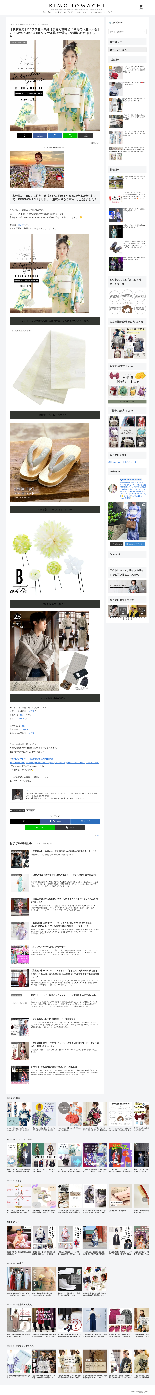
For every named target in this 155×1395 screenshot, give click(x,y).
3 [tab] (115, 617)
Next (143, 610)
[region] (127, 611)
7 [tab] (126, 617)
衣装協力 (31, 811)
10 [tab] (134, 617)
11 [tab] (136, 617)
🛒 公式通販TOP (116, 22)
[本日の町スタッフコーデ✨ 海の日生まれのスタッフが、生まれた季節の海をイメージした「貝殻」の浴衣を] (127, 521)
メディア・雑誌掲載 (18, 811)
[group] (18, 1117)
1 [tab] (110, 617)
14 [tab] (144, 617)
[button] (85, 135)
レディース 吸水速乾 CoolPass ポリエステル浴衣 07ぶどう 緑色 (55, 321)
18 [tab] (131, 619)
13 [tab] (141, 617)
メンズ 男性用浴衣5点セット (55, 698)
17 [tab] (128, 619)
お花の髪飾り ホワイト (55, 604)
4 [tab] (118, 617)
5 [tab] (121, 617)
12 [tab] (139, 617)
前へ (111, 610)
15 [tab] (123, 619)
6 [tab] (123, 617)
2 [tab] (113, 617)
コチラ (21, 225)
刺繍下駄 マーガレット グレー (55, 509)
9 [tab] (131, 617)
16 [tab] (126, 619)
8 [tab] (128, 617)
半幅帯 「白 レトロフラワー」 (55, 415)
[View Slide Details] (117, 611)
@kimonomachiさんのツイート (122, 462)
